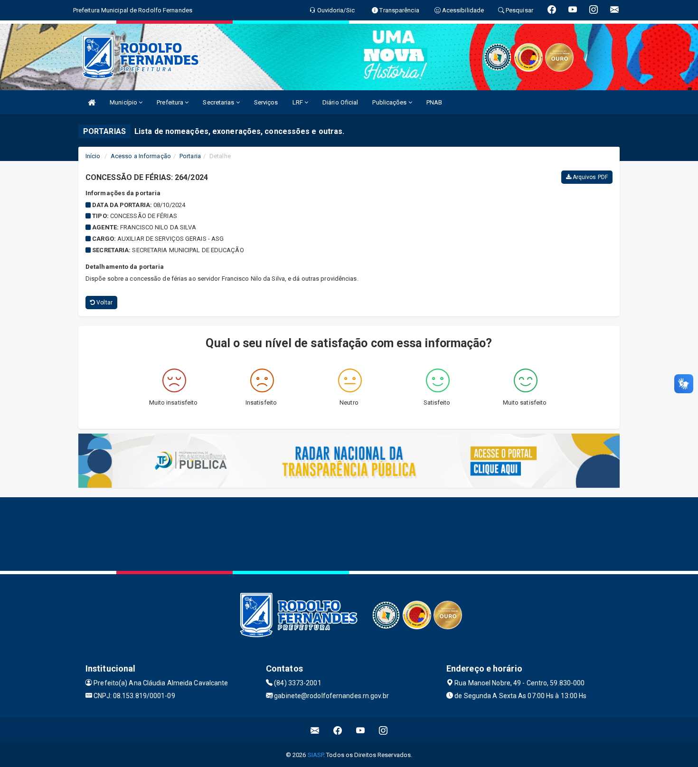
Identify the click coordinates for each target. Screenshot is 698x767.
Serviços (266, 102)
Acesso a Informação (141, 156)
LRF (298, 102)
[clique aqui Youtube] (360, 730)
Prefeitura (171, 102)
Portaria (190, 156)
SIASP (316, 754)
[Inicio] (91, 102)
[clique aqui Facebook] (338, 730)
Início (93, 156)
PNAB (434, 102)
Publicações (390, 102)
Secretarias (219, 102)
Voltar (104, 302)
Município (124, 102)
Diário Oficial (340, 102)
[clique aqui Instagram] (383, 730)
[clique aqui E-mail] (315, 730)
